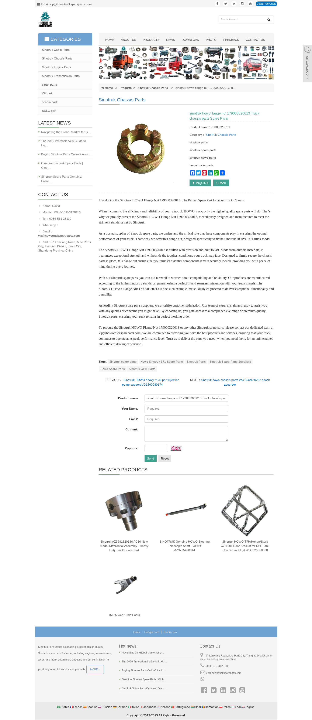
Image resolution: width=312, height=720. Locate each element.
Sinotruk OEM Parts (142, 369)
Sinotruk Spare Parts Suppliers (230, 361)
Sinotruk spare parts (122, 361)
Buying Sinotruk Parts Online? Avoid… (66, 154)
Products (151, 39)
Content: (131, 429)
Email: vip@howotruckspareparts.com (66, 4)
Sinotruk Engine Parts (56, 67)
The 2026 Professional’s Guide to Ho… (63, 143)
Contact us (255, 39)
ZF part (47, 93)
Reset (165, 458)
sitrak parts (49, 84)
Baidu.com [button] (170, 632)
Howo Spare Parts (112, 369)
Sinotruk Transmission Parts (61, 76)
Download (190, 39)
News (170, 39)
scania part (49, 102)
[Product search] (269, 20)
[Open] (307, 64)
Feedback (231, 39)
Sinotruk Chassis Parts (153, 87)
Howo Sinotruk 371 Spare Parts (162, 361)
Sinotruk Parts (196, 361)
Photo (211, 39)
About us (128, 39)
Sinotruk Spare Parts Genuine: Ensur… (61, 179)
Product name (128, 398)
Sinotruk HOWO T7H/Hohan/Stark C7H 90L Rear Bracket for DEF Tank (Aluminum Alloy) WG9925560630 (245, 546)
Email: (133, 419)
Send (150, 458)
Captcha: (131, 448)
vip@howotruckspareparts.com (59, 235)
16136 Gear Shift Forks (124, 615)
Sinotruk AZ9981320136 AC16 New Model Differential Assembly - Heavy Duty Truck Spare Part (124, 546)
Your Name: (130, 408)
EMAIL (222, 183)
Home (109, 39)
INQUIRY (201, 183)
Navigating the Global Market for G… (66, 132)
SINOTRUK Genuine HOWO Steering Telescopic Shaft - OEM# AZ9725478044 (185, 546)
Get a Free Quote (266, 3)
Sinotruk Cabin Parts (56, 49)
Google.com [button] (151, 632)
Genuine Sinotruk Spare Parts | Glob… (62, 165)
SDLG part (49, 110)
